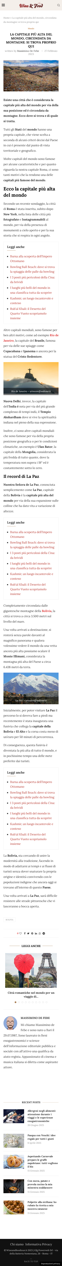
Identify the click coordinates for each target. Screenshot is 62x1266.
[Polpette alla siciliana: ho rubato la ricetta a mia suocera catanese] (13, 1207)
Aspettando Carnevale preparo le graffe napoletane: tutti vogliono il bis (43, 1161)
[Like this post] (20, 933)
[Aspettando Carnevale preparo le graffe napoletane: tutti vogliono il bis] (13, 1162)
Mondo (31, 28)
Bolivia (46, 611)
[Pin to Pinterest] (32, 933)
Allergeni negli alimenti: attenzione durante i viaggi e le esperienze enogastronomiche (42, 1116)
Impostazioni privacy (50, 1263)
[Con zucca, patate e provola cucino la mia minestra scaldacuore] (13, 1186)
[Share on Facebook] (24, 933)
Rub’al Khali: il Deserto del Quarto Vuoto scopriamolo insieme (28, 313)
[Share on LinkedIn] (36, 933)
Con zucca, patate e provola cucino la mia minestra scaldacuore (40, 1184)
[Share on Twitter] (28, 933)
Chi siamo (17, 1244)
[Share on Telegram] (44, 933)
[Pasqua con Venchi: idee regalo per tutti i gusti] (13, 1141)
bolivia (9, 919)
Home (6, 17)
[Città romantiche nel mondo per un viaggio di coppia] (31, 970)
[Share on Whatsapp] (40, 933)
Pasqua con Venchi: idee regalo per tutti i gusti (42, 1137)
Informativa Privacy (38, 1244)
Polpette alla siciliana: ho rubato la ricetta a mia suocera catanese (42, 1205)
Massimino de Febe (28, 50)
